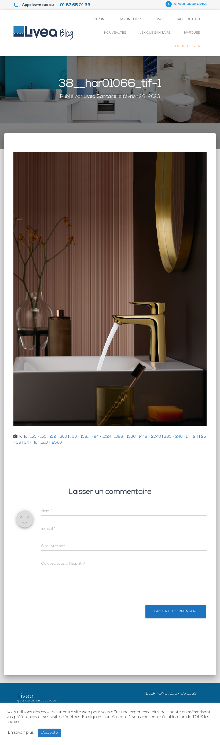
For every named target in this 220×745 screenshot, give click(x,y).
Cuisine (100, 19)
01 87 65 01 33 (75, 5)
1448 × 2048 (150, 437)
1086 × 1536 (125, 437)
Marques (192, 32)
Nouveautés (115, 32)
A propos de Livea (190, 4)
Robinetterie (132, 19)
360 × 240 (173, 437)
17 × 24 (192, 437)
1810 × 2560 (51, 443)
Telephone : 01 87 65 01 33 (170, 694)
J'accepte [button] (49, 733)
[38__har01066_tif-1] (110, 289)
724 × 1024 (101, 437)
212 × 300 (58, 437)
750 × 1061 (79, 437)
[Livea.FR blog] (43, 33)
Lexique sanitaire (155, 32)
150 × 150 (38, 437)
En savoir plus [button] (21, 733)
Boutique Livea (186, 46)
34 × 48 (31, 443)
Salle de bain (188, 19)
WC (160, 19)
